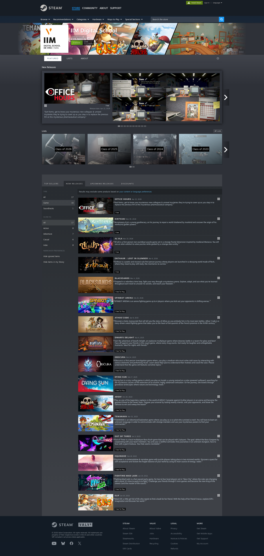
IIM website (77, 37)
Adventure (58, 234)
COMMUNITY (89, 8)
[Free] (95, 206)
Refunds (174, 548)
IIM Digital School (94, 30)
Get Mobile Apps (204, 533)
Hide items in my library (53, 262)
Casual (58, 239)
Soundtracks (58, 208)
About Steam (129, 528)
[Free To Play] (95, 285)
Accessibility (176, 533)
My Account (202, 543)
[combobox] (185, 19)
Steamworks (128, 538)
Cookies (174, 543)
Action (58, 228)
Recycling (154, 543)
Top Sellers (51, 184)
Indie (58, 245)
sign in (206, 3)
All (58, 197)
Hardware (154, 538)
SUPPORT (115, 8)
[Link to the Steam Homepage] (51, 10)
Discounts (127, 184)
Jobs (152, 533)
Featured (52, 58)
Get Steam (201, 528)
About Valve (155, 528)
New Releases (74, 184)
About (104, 8)
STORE (76, 8)
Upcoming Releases (102, 184)
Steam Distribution (131, 543)
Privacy (174, 528)
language (216, 3)
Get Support (202, 538)
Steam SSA (127, 533)
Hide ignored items (51, 256)
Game (58, 203)
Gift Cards (127, 548)
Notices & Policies (179, 538)
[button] (45, 19)
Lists (69, 58)
